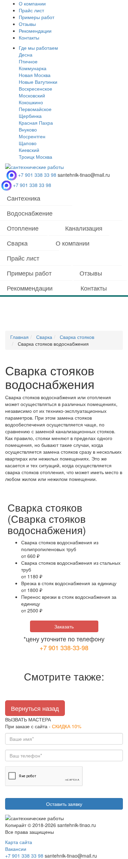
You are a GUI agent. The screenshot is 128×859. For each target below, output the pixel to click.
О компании (32, 3)
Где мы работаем (38, 47)
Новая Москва (35, 75)
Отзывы (27, 23)
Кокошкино (31, 102)
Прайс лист (31, 10)
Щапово (28, 143)
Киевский (29, 149)
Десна (25, 54)
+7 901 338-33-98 (64, 647)
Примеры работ (36, 17)
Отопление (23, 227)
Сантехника (23, 197)
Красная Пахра (36, 122)
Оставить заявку (64, 803)
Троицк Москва (35, 156)
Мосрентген (32, 136)
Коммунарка (32, 68)
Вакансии (15, 848)
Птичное (28, 61)
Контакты (29, 37)
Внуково (28, 129)
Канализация (83, 227)
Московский (32, 95)
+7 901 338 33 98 (37, 174)
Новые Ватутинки (38, 81)
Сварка (17, 242)
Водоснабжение (30, 212)
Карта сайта (18, 842)
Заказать (64, 626)
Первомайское (35, 109)
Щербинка (30, 115)
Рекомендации (35, 30)
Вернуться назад (35, 708)
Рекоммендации (30, 287)
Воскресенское (35, 88)
